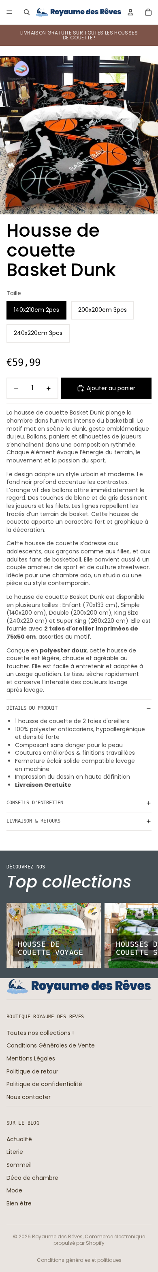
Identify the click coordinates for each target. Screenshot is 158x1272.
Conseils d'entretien (34, 803)
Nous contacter (28, 1097)
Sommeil (19, 1165)
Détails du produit (32, 708)
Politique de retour (32, 1071)
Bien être (19, 1203)
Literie (14, 1152)
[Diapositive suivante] (143, 935)
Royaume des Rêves (57, 1236)
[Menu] (9, 12)
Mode (14, 1190)
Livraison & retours (33, 821)
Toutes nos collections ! (40, 1033)
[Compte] (130, 12)
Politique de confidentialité (44, 1084)
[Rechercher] (27, 12)
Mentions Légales (30, 1058)
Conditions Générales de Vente (50, 1045)
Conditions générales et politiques (79, 1260)
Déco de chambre (32, 1178)
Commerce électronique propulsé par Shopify (99, 1240)
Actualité (19, 1139)
